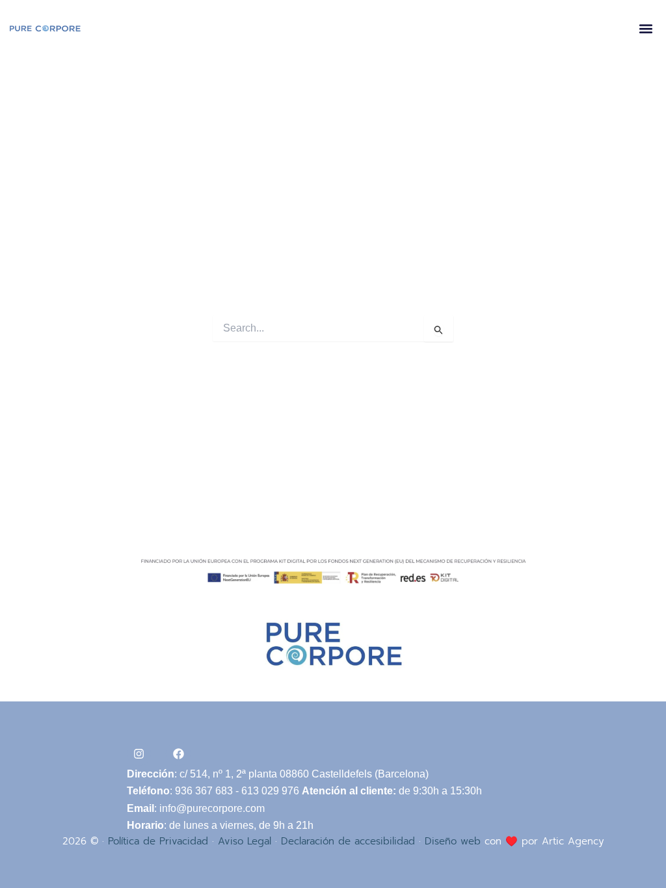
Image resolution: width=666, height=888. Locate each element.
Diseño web (453, 841)
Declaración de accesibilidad (348, 841)
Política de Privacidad (158, 841)
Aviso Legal (244, 841)
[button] (645, 29)
